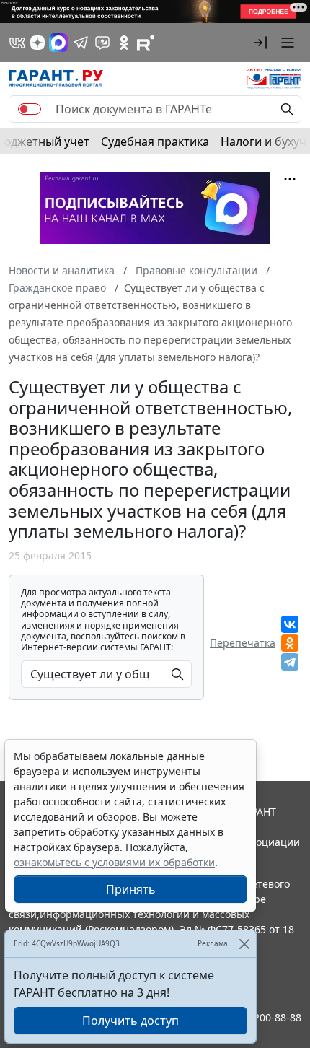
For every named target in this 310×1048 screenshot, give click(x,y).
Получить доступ (130, 1021)
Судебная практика (155, 141)
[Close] (244, 943)
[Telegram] (289, 662)
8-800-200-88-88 (262, 1017)
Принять (131, 889)
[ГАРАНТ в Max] (58, 42)
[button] (260, 42)
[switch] (29, 109)
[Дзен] (37, 42)
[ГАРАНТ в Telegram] (80, 42)
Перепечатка (242, 643)
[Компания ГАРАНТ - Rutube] (145, 42)
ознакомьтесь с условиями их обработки (114, 862)
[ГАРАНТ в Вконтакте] (17, 42)
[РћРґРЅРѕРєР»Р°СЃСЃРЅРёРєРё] (289, 643)
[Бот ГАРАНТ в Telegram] (102, 42)
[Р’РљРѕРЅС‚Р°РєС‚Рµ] (289, 624)
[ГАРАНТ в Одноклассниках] (124, 42)
